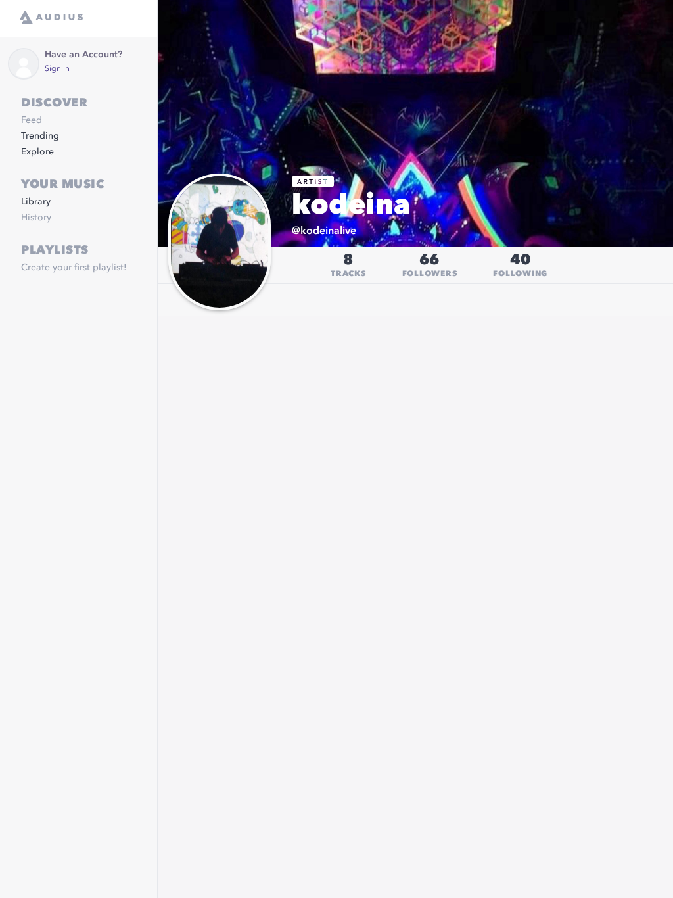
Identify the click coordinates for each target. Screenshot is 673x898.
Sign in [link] (57, 69)
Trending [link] (40, 136)
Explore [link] (37, 151)
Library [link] (36, 201)
